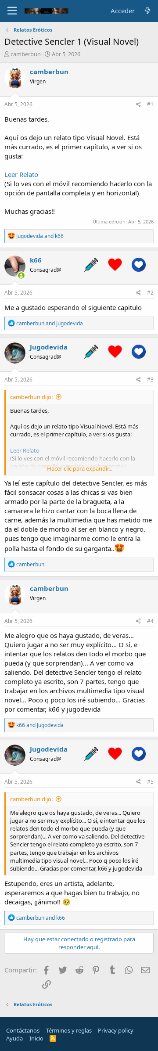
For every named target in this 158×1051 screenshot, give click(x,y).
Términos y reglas (69, 1030)
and (40, 236)
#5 (150, 781)
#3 (150, 379)
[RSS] (53, 1038)
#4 (150, 621)
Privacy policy (115, 1030)
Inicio (36, 1038)
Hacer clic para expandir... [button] (79, 468)
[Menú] (12, 11)
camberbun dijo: (31, 397)
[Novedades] (147, 11)
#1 (150, 104)
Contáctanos (23, 1030)
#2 (150, 292)
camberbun (26, 54)
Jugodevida (49, 346)
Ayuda (14, 1038)
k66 (36, 260)
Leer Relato (21, 174)
